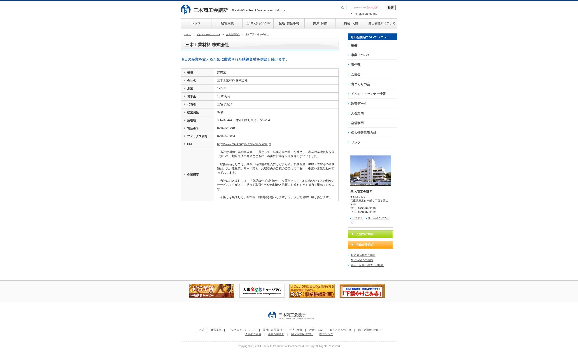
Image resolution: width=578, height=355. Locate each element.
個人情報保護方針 (363, 132)
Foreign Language (365, 13)
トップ (196, 23)
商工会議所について (381, 23)
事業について (360, 55)
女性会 (356, 74)
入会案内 (357, 113)
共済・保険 (319, 23)
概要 (354, 45)
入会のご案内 (253, 334)
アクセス (357, 218)
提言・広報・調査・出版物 (367, 265)
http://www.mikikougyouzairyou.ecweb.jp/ (244, 144)
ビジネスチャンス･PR (257, 23)
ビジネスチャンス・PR (208, 34)
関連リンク (326, 334)
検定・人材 (350, 23)
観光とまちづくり (340, 329)
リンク (356, 142)
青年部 (356, 64)
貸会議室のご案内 (362, 260)
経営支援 (227, 23)
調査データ (359, 103)
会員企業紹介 (233, 34)
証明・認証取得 (272, 329)
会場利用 (357, 123)
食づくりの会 (360, 84)
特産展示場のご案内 (363, 255)
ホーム (187, 34)
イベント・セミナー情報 (368, 94)
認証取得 (288, 23)
